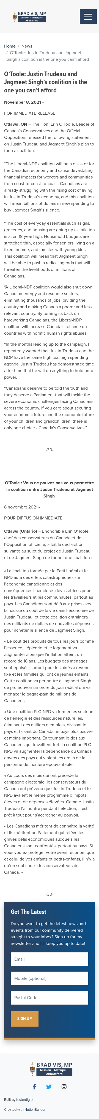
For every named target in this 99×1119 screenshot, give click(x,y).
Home (10, 46)
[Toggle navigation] (88, 16)
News (26, 46)
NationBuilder (34, 1109)
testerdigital (25, 1100)
